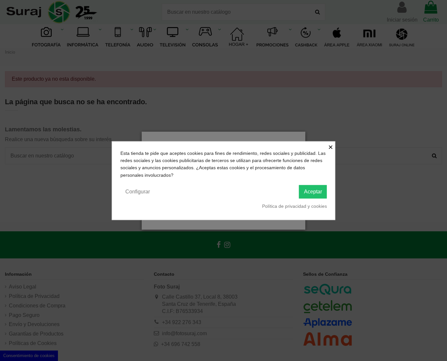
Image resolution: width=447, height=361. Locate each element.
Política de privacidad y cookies (294, 206)
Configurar (137, 191)
